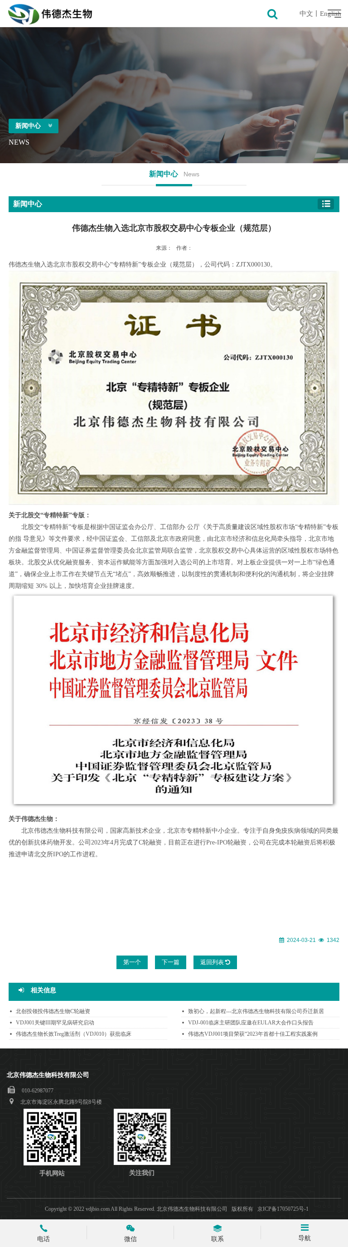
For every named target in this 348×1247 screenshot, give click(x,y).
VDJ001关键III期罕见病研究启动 (55, 1022)
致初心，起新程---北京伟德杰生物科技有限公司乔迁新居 (256, 1011)
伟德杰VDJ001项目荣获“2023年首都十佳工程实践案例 (253, 1034)
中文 (306, 13)
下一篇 (170, 962)
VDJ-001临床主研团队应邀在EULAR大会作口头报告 (251, 1022)
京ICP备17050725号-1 (283, 1209)
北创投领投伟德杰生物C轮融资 (53, 1011)
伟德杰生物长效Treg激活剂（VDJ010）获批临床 (73, 1034)
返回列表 (212, 962)
